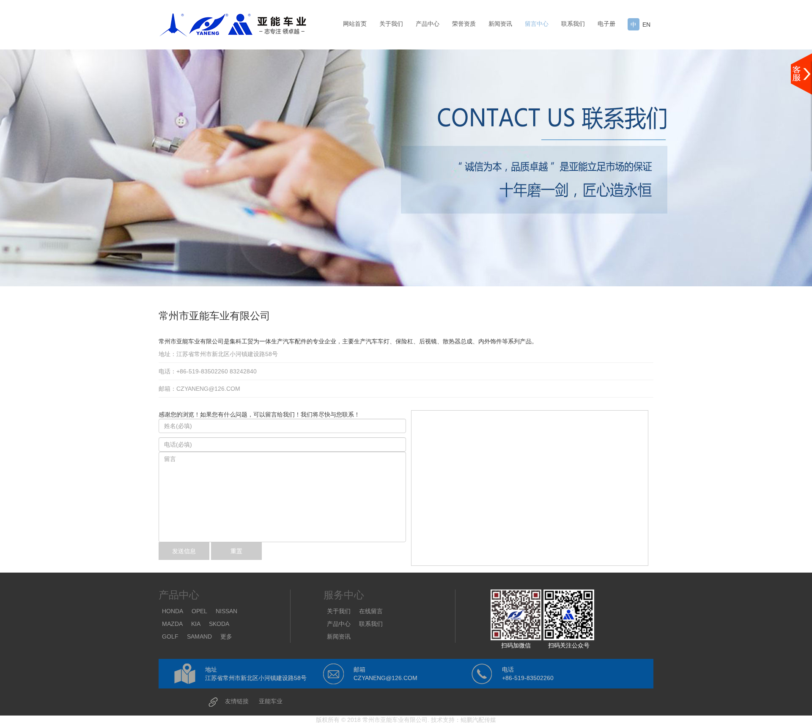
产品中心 (427, 23)
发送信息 (184, 551)
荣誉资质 (464, 23)
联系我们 (573, 23)
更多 (226, 636)
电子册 (606, 23)
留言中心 (537, 23)
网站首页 (355, 23)
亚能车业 (271, 701)
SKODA (219, 623)
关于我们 (391, 23)
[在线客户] (801, 74)
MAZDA (172, 623)
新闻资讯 (500, 23)
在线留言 (371, 611)
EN (646, 24)
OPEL (199, 611)
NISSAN (226, 611)
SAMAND (199, 636)
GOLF (170, 636)
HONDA (172, 611)
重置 (236, 551)
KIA (195, 623)
